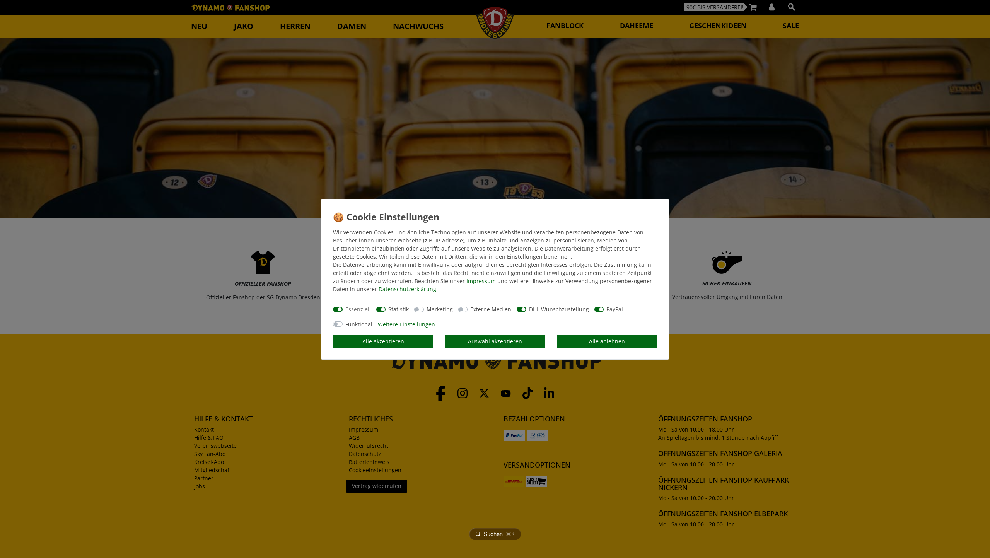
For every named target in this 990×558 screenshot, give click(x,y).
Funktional (358, 324)
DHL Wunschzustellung (559, 309)
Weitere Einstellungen (406, 324)
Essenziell (358, 309)
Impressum (481, 281)
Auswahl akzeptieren (495, 341)
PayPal (614, 309)
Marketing (440, 309)
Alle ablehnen (607, 341)
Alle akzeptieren (383, 341)
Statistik (398, 309)
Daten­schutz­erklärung (407, 289)
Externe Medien (490, 309)
